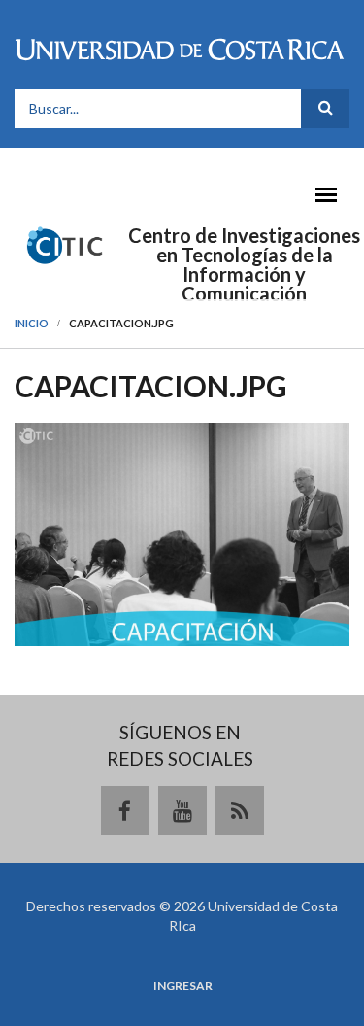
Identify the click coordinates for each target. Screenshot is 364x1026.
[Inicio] (65, 244)
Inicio (32, 323)
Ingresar (183, 986)
